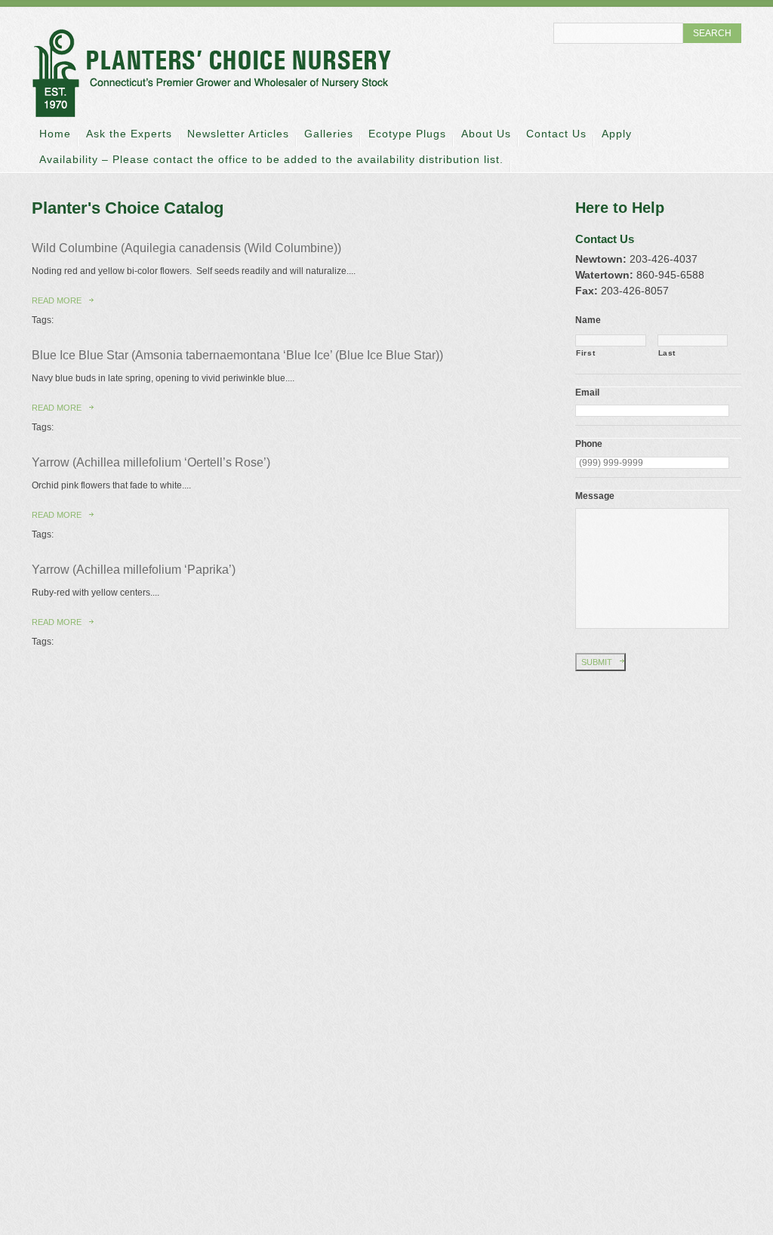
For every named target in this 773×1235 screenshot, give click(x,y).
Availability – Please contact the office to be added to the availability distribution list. (271, 159)
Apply (617, 134)
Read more (57, 300)
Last (667, 353)
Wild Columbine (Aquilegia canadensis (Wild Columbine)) (186, 248)
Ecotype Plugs (407, 134)
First (585, 353)
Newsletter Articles (238, 134)
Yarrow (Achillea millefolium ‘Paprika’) (134, 569)
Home (55, 134)
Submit (596, 662)
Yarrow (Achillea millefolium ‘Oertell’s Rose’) (151, 462)
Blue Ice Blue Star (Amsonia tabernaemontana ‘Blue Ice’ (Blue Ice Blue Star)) (237, 355)
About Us (486, 134)
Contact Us (556, 134)
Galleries (328, 134)
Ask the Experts (129, 134)
